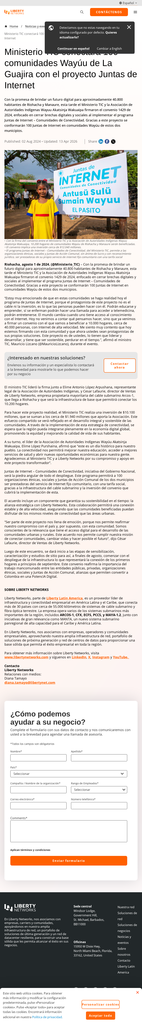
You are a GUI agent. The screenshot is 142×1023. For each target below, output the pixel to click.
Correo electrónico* (22, 799)
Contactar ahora (120, 365)
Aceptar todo (100, 1016)
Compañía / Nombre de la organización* (35, 783)
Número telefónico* (83, 799)
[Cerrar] (137, 992)
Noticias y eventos (37, 26)
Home (14, 26)
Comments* (18, 818)
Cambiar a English (109, 49)
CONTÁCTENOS (109, 12)
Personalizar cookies (100, 1004)
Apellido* (77, 751)
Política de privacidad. (47, 1017)
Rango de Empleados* (85, 783)
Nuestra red (126, 907)
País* (13, 767)
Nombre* (16, 751)
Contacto (124, 960)
